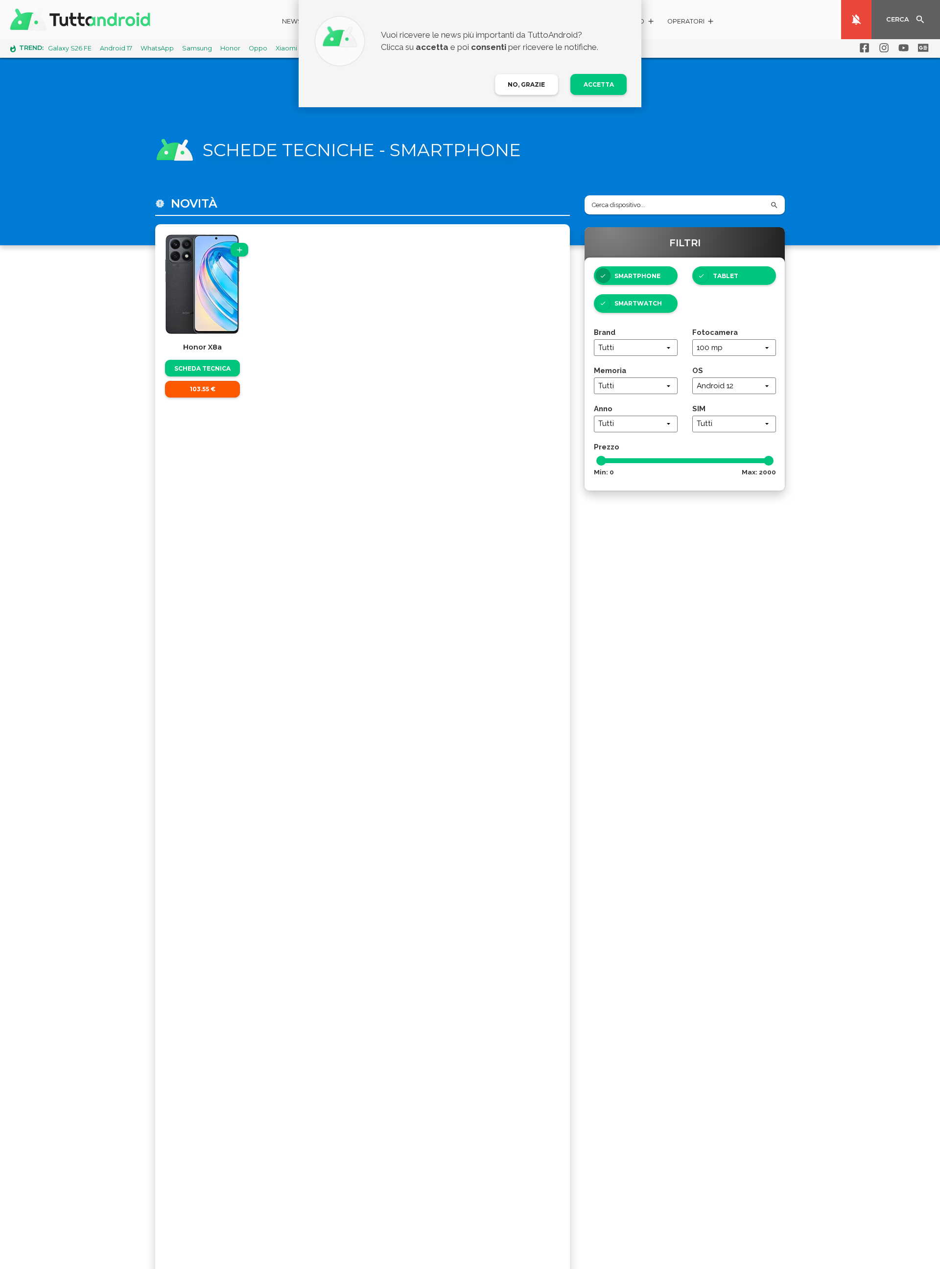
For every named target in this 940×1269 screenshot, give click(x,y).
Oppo (258, 48)
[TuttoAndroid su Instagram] (882, 48)
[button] (691, 23)
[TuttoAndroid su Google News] (921, 48)
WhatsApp (157, 48)
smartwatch (638, 303)
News (292, 21)
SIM (698, 408)
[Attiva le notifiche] (856, 19)
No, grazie (526, 84)
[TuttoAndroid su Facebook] (862, 48)
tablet (725, 276)
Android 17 (116, 48)
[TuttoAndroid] (82, 19)
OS (697, 370)
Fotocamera (715, 332)
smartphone (637, 276)
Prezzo (606, 447)
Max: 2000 (759, 472)
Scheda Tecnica (202, 368)
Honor (230, 48)
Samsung (197, 48)
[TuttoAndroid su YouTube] (902, 48)
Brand (604, 332)
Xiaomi (286, 48)
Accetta (599, 84)
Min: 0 (604, 472)
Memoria (610, 370)
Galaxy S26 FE (70, 48)
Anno (603, 408)
